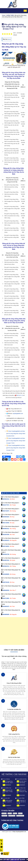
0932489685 (5, 574)
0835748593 (5, 546)
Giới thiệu (4, 813)
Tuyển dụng (4, 815)
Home (3, 15)
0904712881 (5, 598)
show (9, 39)
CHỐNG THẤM (10, 15)
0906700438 (5, 582)
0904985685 (5, 614)
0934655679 (5, 606)
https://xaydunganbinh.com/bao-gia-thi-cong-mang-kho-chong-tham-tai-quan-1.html (16, 441)
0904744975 (5, 511)
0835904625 (5, 516)
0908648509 (5, 590)
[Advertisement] (14, 477)
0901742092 (5, 522)
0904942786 (5, 554)
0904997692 (5, 560)
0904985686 (8, 795)
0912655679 (5, 540)
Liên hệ (10, 813)
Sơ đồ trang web (11, 815)
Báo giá (15, 813)
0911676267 (22, 795)
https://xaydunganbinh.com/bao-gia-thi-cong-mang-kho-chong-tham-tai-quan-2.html (16, 448)
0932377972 (5, 505)
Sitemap (20, 813)
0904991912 (5, 528)
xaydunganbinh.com (18, 413)
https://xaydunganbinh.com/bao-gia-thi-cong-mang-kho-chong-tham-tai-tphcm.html (16, 433)
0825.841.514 (20, 395)
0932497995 (5, 534)
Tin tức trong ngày (20, 815)
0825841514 (5, 499)
